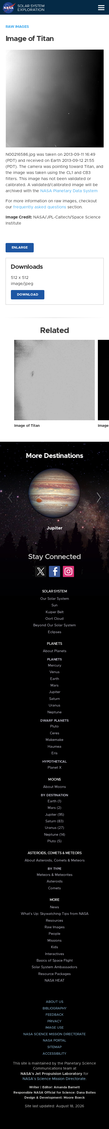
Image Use (54, 1027)
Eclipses (54, 632)
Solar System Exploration (28, 7)
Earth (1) (54, 801)
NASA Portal (54, 1040)
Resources (54, 920)
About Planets (54, 651)
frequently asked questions (39, 207)
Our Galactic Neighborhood (28, 19)
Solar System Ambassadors (54, 967)
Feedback (54, 1014)
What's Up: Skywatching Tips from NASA (54, 914)
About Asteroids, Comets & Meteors (55, 860)
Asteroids (55, 881)
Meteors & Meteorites (54, 875)
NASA (6, 7)
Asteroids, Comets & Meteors (54, 853)
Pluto (54, 726)
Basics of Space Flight (55, 960)
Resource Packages (54, 974)
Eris (54, 753)
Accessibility (54, 1053)
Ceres (54, 733)
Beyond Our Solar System (54, 625)
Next (98, 498)
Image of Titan (27, 426)
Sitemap (54, 1047)
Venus (54, 672)
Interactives (54, 954)
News (54, 907)
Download (27, 294)
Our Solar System (54, 599)
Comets (54, 888)
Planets (54, 644)
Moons (54, 779)
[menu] (101, 7)
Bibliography (55, 1008)
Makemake (54, 740)
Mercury (54, 665)
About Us (54, 1002)
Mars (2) (54, 808)
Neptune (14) (54, 834)
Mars (54, 685)
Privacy (54, 1021)
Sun (54, 605)
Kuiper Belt (55, 612)
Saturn (54, 699)
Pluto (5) (54, 841)
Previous (11, 498)
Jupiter (54, 528)
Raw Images (17, 27)
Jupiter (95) (54, 814)
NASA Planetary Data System (69, 191)
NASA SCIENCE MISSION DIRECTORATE (54, 1034)
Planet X (54, 767)
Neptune (54, 712)
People (54, 934)
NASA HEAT (55, 980)
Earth (54, 679)
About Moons (54, 787)
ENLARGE (20, 247)
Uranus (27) (54, 828)
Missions (54, 940)
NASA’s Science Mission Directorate (54, 1079)
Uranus (54, 705)
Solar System (54, 591)
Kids (54, 947)
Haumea (54, 746)
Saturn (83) (54, 821)
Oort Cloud (54, 619)
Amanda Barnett (67, 1087)
